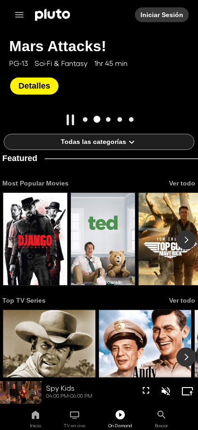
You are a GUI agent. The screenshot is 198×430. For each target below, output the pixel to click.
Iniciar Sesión (161, 14)
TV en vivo (74, 425)
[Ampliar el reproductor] (187, 391)
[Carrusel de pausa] (70, 119)
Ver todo (182, 183)
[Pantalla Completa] (145, 390)
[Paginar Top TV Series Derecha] (186, 357)
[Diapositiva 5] (131, 119)
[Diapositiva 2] (97, 119)
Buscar (161, 425)
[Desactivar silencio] (165, 391)
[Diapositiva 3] (108, 119)
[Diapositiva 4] (120, 119)
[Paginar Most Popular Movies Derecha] (186, 240)
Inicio (35, 425)
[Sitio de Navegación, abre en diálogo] (22, 14)
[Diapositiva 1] (85, 119)
